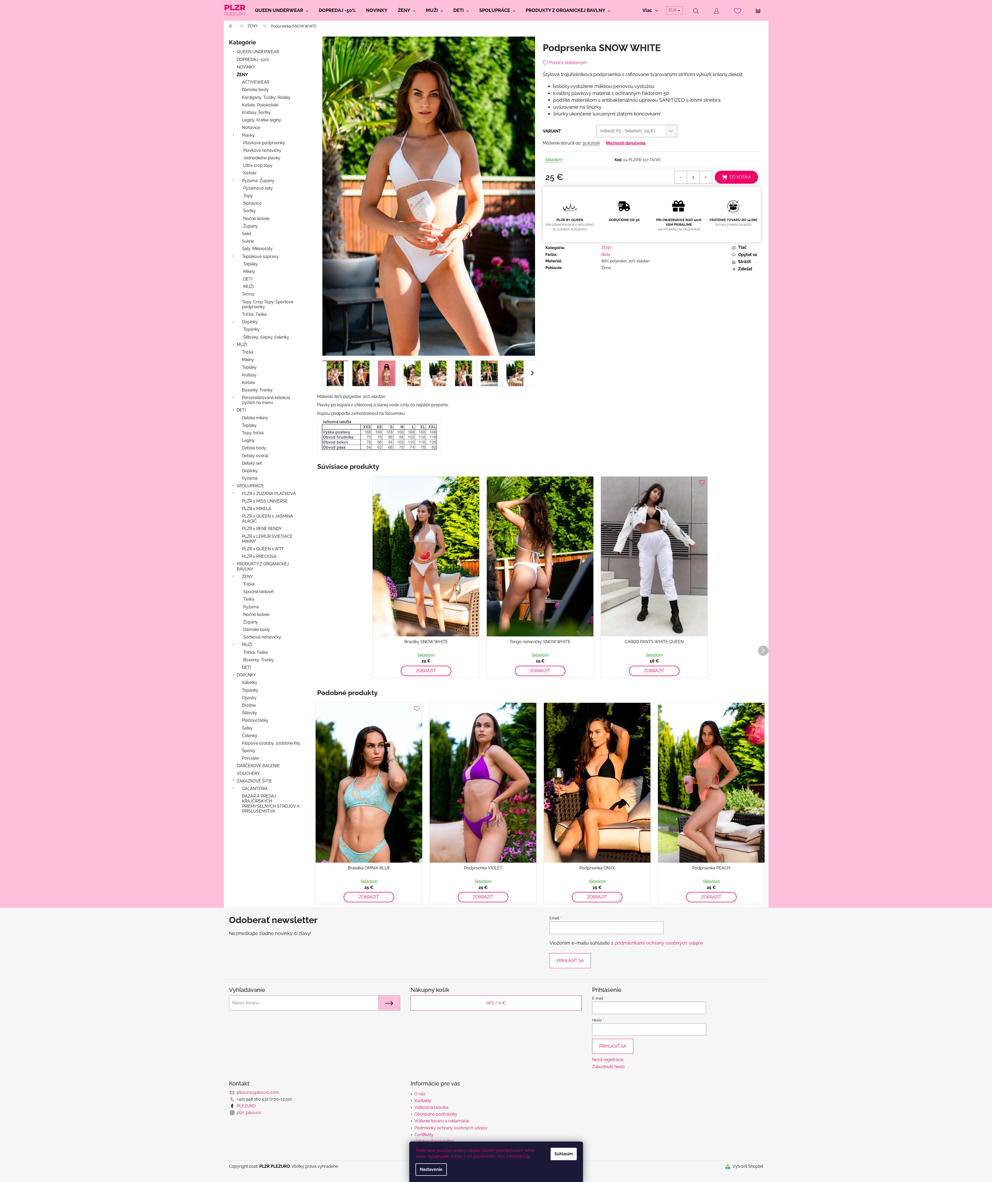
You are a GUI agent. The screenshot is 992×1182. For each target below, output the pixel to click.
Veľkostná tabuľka (431, 1107)
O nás (419, 1093)
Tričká (247, 352)
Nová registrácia (607, 1059)
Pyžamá (250, 478)
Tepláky (250, 264)
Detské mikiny (255, 417)
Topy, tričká (253, 432)
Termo (248, 294)
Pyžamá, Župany (258, 180)
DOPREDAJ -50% (253, 59)
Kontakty (422, 1100)
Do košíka (740, 177)
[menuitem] (282, 10)
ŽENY (242, 74)
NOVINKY (246, 67)
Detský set (252, 463)
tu (528, 1156)
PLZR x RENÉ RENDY (262, 528)
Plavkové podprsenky (264, 142)
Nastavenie (431, 1169)
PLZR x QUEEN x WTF (263, 548)
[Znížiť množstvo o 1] (681, 177)
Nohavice (251, 127)
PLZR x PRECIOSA (259, 556)
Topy (248, 195)
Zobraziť (426, 670)
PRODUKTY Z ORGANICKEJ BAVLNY (263, 566)
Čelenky (249, 735)
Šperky (248, 750)
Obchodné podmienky (435, 1114)
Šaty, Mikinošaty (257, 248)
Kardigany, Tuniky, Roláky (266, 97)
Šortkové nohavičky (262, 637)
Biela (605, 254)
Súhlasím (563, 1153)
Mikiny (249, 271)
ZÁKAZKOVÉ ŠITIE (254, 781)
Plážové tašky (255, 720)
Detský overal (255, 455)
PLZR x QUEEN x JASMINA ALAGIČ (267, 519)
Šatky (247, 728)
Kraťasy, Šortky (256, 112)
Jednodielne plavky (261, 157)
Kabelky (249, 682)
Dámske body (255, 89)
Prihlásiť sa (570, 960)
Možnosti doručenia (626, 143)
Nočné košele (256, 218)
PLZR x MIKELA (256, 508)
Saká (246, 233)
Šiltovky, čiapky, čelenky (266, 337)
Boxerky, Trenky (257, 390)
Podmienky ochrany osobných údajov (451, 1127)
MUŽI (248, 286)
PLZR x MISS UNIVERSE (265, 501)
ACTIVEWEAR (255, 82)
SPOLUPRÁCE (250, 485)
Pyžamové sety (258, 188)
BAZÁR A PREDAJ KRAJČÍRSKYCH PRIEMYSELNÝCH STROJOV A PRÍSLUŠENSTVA (271, 804)
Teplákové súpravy (260, 256)
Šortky (249, 210)
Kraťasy (249, 375)
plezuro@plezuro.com (258, 1092)
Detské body (254, 447)
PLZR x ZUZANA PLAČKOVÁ (269, 493)
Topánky (251, 329)
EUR (673, 10)
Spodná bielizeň (258, 591)
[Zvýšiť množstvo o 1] (705, 177)
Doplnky (250, 321)
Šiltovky (249, 712)
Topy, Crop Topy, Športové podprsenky (267, 304)
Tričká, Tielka (254, 314)
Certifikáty (423, 1134)
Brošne (249, 705)
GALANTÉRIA (255, 788)
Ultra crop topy (258, 165)
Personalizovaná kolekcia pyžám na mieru (266, 400)
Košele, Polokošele (260, 104)
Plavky (248, 135)
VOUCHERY (248, 773)
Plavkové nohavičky (262, 150)
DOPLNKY (246, 674)
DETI (247, 279)
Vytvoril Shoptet (747, 1166)
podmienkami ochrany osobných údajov (659, 943)
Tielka (248, 599)
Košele (249, 172)
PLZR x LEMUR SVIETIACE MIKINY (267, 539)
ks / (496, 1002)
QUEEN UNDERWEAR (258, 51)
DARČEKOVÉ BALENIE (258, 765)
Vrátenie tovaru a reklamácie (441, 1120)
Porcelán (250, 758)
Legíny (248, 440)
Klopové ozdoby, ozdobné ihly (271, 743)
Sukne (248, 241)
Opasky (249, 697)
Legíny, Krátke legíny (261, 120)
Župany (250, 226)
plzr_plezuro (249, 1112)
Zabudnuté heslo (608, 1066)
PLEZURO (246, 1105)
